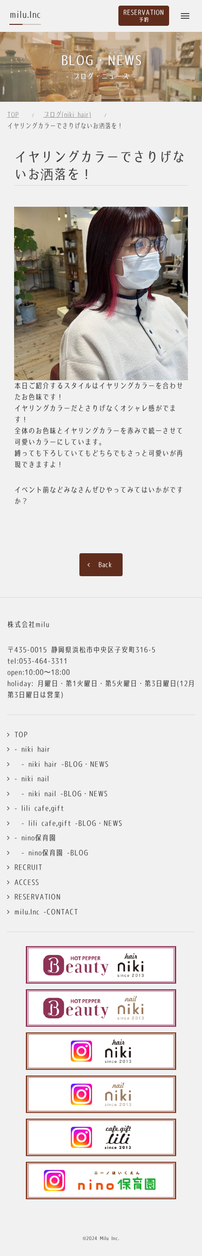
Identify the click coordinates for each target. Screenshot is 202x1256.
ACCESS (26, 882)
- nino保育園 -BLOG (51, 852)
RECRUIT (28, 867)
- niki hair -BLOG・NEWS (61, 763)
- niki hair (32, 748)
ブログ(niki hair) (67, 115)
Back (105, 564)
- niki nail (31, 778)
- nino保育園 (35, 837)
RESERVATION (37, 896)
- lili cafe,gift (39, 808)
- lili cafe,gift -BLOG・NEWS (68, 823)
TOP (13, 115)
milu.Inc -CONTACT (46, 911)
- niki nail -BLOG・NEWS (61, 793)
